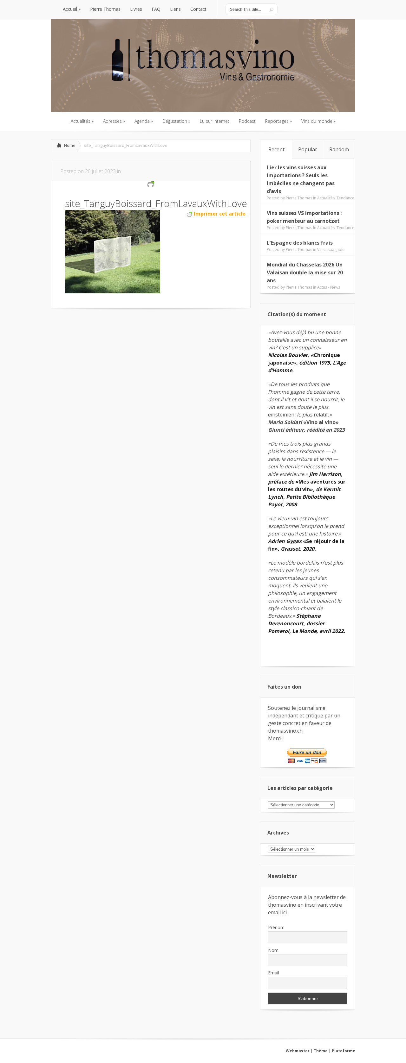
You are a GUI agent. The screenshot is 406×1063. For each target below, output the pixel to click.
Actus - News (328, 287)
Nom (273, 950)
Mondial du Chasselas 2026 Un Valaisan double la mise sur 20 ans (305, 272)
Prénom (276, 927)
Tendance (345, 198)
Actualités (326, 198)
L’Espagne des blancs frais (300, 242)
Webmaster (298, 1051)
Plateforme (343, 1051)
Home (69, 145)
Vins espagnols (330, 249)
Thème (321, 1051)
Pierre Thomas (299, 198)
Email (273, 973)
